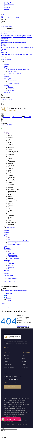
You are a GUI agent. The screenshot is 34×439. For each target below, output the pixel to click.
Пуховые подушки (22, 47)
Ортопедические (27, 37)
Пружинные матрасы (7, 35)
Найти (3, 430)
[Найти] (1, 103)
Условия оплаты (12, 80)
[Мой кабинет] (2, 96)
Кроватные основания (7, 54)
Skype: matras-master (21, 290)
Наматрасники (5, 40)
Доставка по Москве (14, 71)
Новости (10, 87)
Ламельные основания (21, 54)
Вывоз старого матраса (14, 73)
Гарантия (18, 424)
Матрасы (4, 33)
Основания (4, 52)
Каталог (6, 64)
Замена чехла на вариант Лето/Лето (18, 69)
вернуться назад (24, 327)
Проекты (7, 76)
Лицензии (11, 88)
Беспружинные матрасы (21, 35)
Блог (5, 75)
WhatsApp (9, 300)
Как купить (7, 78)
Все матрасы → (5, 38)
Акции (6, 66)
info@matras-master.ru (8, 290)
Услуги (6, 68)
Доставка (6, 424)
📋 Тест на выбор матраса (8, 31)
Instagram (9, 296)
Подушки (4, 45)
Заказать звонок (5, 127)
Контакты (7, 92)
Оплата (12, 424)
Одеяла (3, 44)
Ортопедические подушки (8, 47)
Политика (11, 90)
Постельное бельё (6, 51)
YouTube (8, 298)
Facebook (9, 293)
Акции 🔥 (4, 58)
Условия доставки (13, 82)
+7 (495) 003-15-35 (6, 26)
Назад (9, 134)
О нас (23, 355)
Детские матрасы (17, 37)
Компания (7, 85)
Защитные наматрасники (8, 42)
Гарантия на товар (13, 83)
